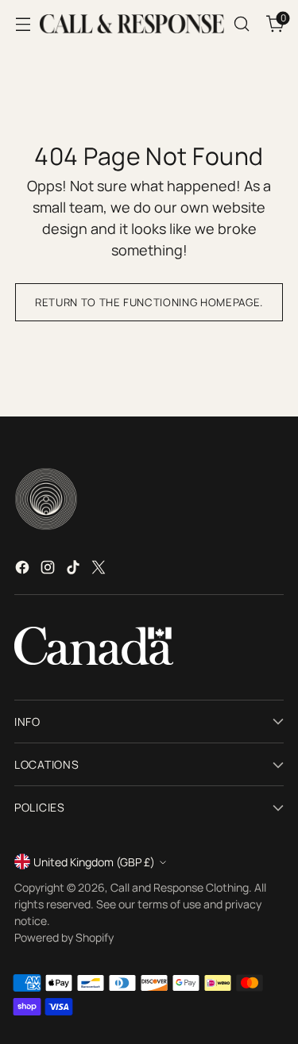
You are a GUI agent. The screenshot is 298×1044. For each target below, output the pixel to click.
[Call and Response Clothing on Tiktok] (74, 570)
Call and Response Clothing (179, 887)
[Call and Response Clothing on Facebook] (23, 570)
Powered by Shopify (64, 937)
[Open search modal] (241, 24)
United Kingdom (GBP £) (94, 861)
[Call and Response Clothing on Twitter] (100, 570)
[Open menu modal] (22, 24)
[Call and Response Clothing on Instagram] (49, 570)
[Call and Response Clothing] (132, 23)
